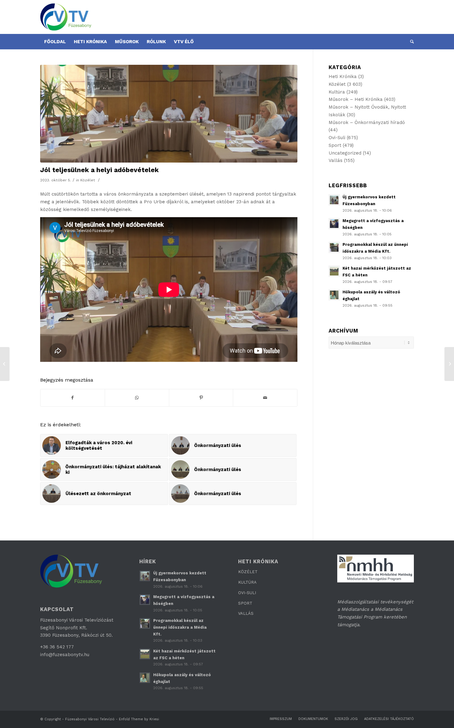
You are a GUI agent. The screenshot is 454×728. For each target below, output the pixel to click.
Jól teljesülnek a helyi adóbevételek (99, 170)
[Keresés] (410, 41)
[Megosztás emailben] (265, 397)
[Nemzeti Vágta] (449, 364)
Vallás (336, 160)
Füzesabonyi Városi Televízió (90, 719)
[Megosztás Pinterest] (201, 397)
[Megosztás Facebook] (72, 397)
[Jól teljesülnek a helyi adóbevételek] (168, 114)
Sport (335, 145)
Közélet (87, 180)
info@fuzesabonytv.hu (64, 654)
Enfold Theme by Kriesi (139, 719)
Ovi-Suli (337, 137)
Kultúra (337, 92)
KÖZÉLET (248, 571)
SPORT (245, 603)
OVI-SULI (247, 592)
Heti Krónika (343, 76)
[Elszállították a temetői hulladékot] (5, 364)
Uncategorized (345, 153)
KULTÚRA (247, 582)
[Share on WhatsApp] (137, 397)
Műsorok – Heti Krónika (356, 99)
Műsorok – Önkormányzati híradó (367, 122)
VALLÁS (246, 613)
